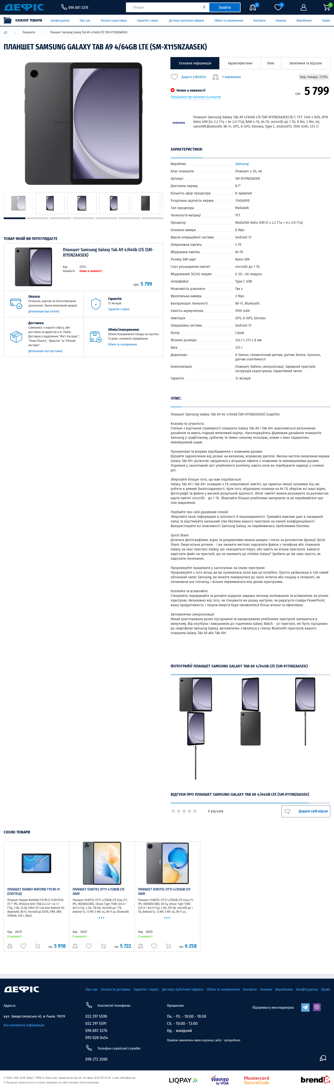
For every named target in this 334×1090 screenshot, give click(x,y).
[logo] (5, 32)
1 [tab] (14, 218)
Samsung (242, 164)
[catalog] (25, 20)
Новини (281, 20)
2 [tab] (37, 218)
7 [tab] (152, 218)
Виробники (304, 20)
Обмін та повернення (228, 20)
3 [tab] (60, 218)
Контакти (259, 20)
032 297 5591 (96, 1023)
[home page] (21, 989)
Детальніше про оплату (43, 311)
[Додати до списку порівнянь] (9, 946)
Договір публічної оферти (186, 20)
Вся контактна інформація (24, 1025)
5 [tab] (106, 218)
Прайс (326, 20)
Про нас (85, 20)
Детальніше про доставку (45, 351)
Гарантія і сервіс (148, 20)
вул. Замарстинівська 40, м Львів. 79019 (34, 1016)
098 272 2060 (96, 1059)
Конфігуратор (60, 20)
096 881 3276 (96, 1030)
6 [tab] (129, 218)
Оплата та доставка (114, 20)
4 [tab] (83, 218)
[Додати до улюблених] (23, 946)
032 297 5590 (96, 1016)
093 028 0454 (96, 1037)
